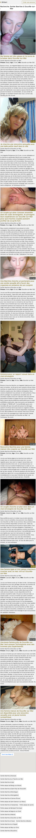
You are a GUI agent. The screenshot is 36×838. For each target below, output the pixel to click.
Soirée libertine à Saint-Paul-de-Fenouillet (13, 788)
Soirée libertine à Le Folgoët (9, 824)
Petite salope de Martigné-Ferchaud (11, 808)
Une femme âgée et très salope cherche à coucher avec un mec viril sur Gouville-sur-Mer (17, 571)
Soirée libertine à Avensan (8, 776)
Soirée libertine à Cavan (8, 821)
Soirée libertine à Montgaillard (10, 795)
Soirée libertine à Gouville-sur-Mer (11, 818)
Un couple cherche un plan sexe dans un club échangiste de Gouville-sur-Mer (17, 508)
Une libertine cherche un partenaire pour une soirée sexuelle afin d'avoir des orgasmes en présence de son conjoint (17, 283)
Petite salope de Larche (27, 805)
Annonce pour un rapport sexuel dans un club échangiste (17, 375)
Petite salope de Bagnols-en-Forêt (11, 811)
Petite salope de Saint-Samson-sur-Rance (13, 801)
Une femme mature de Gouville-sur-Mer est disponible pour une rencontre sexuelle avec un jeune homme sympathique (16, 714)
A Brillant (3, 2)
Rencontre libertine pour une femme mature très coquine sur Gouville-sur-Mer (17, 448)
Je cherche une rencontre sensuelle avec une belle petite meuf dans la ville (17, 145)
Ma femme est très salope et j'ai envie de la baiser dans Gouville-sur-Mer (17, 57)
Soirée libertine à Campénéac (9, 805)
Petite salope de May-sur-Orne (10, 827)
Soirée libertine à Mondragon (9, 792)
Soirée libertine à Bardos (23, 821)
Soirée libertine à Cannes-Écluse (10, 798)
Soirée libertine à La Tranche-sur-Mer (12, 779)
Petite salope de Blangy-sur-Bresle (11, 785)
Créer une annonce (29, 2)
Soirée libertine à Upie (7, 782)
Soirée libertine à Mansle (8, 814)
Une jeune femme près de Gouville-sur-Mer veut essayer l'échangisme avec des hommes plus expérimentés (17, 644)
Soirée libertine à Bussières (9, 830)
